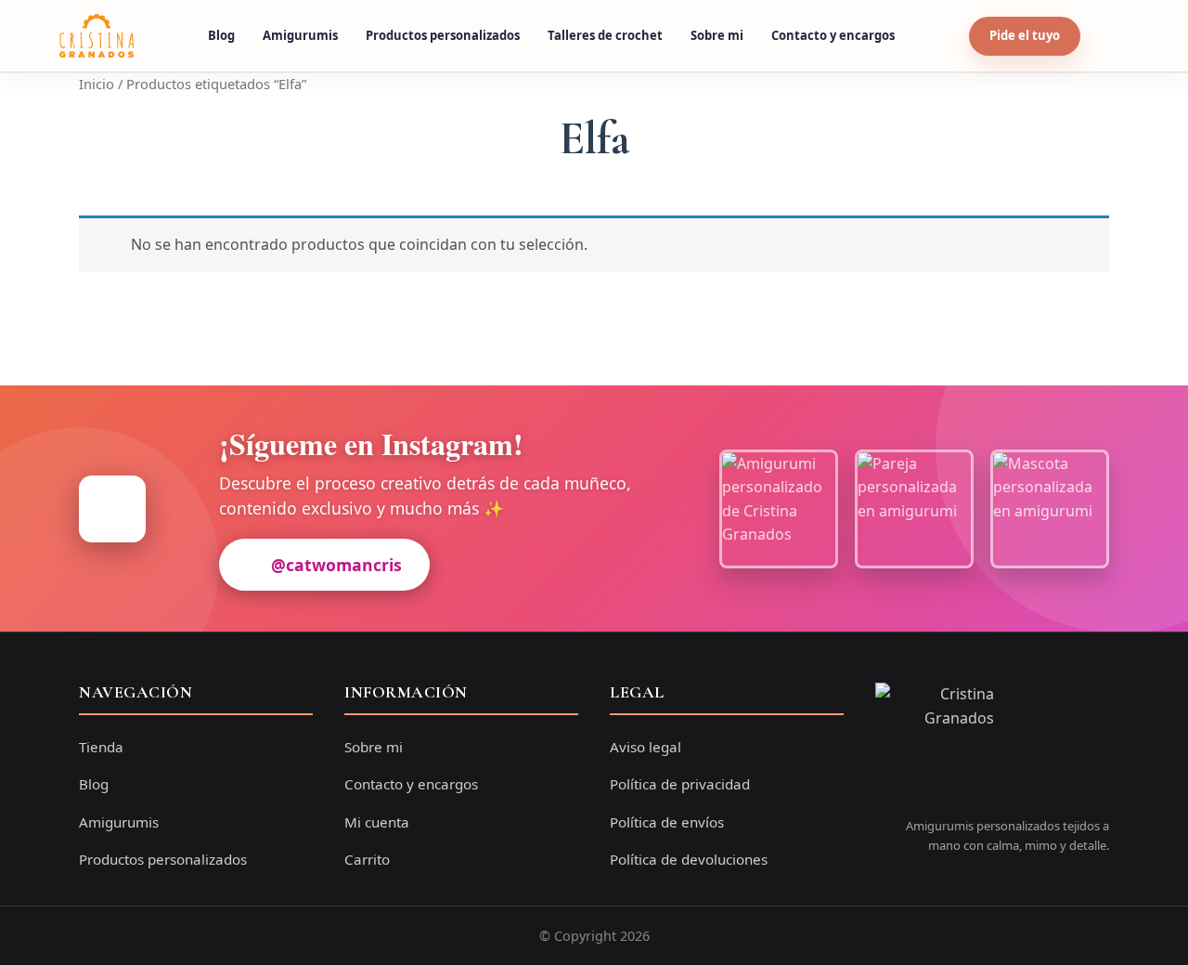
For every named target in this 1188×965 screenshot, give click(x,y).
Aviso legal (645, 746)
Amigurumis (300, 35)
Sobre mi (717, 35)
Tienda (101, 746)
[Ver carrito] (1111, 36)
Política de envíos (667, 822)
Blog (221, 35)
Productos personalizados (443, 35)
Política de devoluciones (689, 859)
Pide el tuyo (1024, 35)
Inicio (96, 83)
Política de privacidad (680, 784)
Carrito (367, 859)
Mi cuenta (376, 822)
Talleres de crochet (605, 35)
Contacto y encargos (833, 35)
